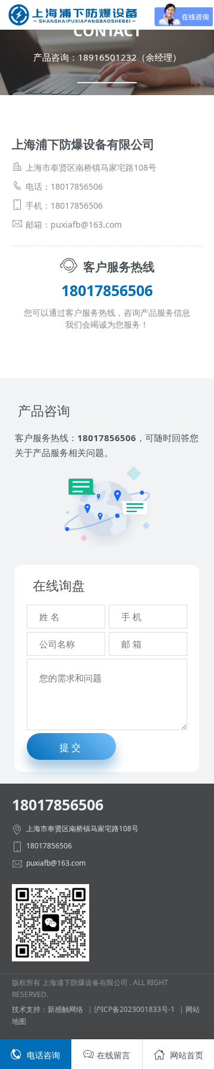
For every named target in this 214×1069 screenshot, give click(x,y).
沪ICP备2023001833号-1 (134, 1009)
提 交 (70, 747)
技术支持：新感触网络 (47, 1009)
